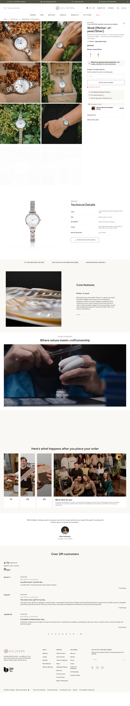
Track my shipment (61, 677)
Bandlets (45, 677)
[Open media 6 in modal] (45, 107)
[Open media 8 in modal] (45, 150)
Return (58, 681)
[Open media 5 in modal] (4, 107)
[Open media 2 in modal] (45, 25)
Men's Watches (47, 681)
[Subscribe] (123, 677)
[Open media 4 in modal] (45, 66)
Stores (111, 8)
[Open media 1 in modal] (4, 25)
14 (81, 651)
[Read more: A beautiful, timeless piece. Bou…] (65, 638)
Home (5, 19)
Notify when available (106, 82)
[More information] (110, 92)
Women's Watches (48, 684)
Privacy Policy (60, 694)
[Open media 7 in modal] (4, 150)
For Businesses (74, 689)
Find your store (60, 691)
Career (72, 681)
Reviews (72, 674)
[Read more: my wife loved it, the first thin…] (65, 600)
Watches (45, 670)
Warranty (59, 687)
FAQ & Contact (60, 670)
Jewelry (45, 674)
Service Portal (60, 674)
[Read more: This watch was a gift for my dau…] (65, 618)
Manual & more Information (86, 240)
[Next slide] (123, 303)
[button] (124, 8)
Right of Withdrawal (62, 698)
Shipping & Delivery (62, 684)
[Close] (127, 2)
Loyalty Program (75, 692)
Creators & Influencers (73, 684)
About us (72, 670)
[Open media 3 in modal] (4, 66)
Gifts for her (14, 19)
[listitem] (106, 108)
